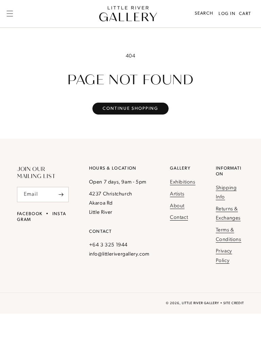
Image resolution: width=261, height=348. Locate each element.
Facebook (29, 214)
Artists (177, 194)
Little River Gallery (200, 303)
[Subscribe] (61, 194)
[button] (9, 13)
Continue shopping (130, 108)
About (177, 206)
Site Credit (233, 303)
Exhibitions (182, 182)
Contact (179, 217)
